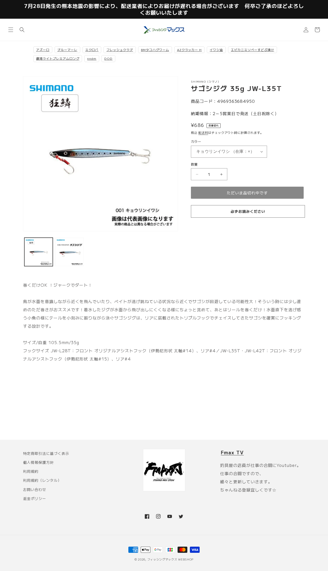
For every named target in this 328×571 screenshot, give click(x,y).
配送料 (203, 132)
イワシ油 (216, 49)
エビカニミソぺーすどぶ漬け (252, 49)
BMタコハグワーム (155, 49)
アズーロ (42, 49)
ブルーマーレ (67, 49)
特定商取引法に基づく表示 (46, 453)
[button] (10, 29)
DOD (108, 58)
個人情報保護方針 (38, 462)
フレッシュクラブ (119, 49)
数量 (194, 164)
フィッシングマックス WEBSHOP (170, 559)
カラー (196, 141)
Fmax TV (232, 452)
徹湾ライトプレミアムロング (57, 58)
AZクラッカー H (189, 49)
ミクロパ (92, 49)
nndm (91, 58)
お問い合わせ (34, 489)
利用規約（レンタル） (42, 480)
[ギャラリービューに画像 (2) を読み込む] (69, 252)
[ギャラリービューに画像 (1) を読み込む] (38, 252)
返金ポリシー (34, 498)
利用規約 (30, 471)
